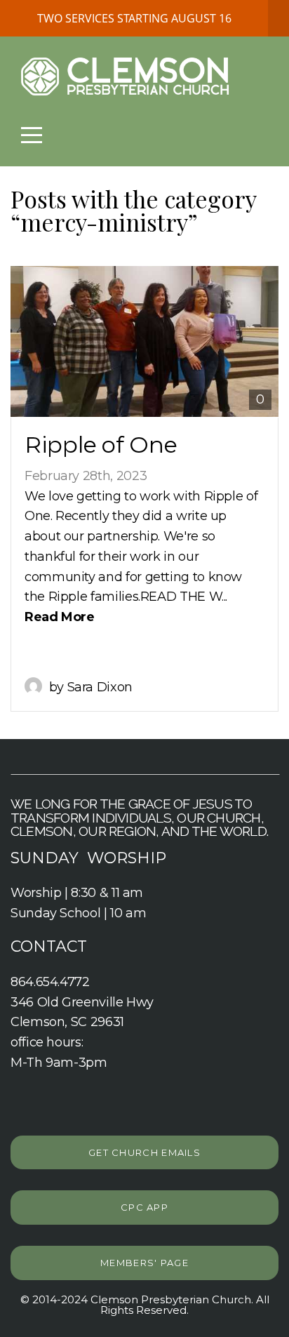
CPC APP (144, 1207)
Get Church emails (144, 1152)
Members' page (144, 1262)
